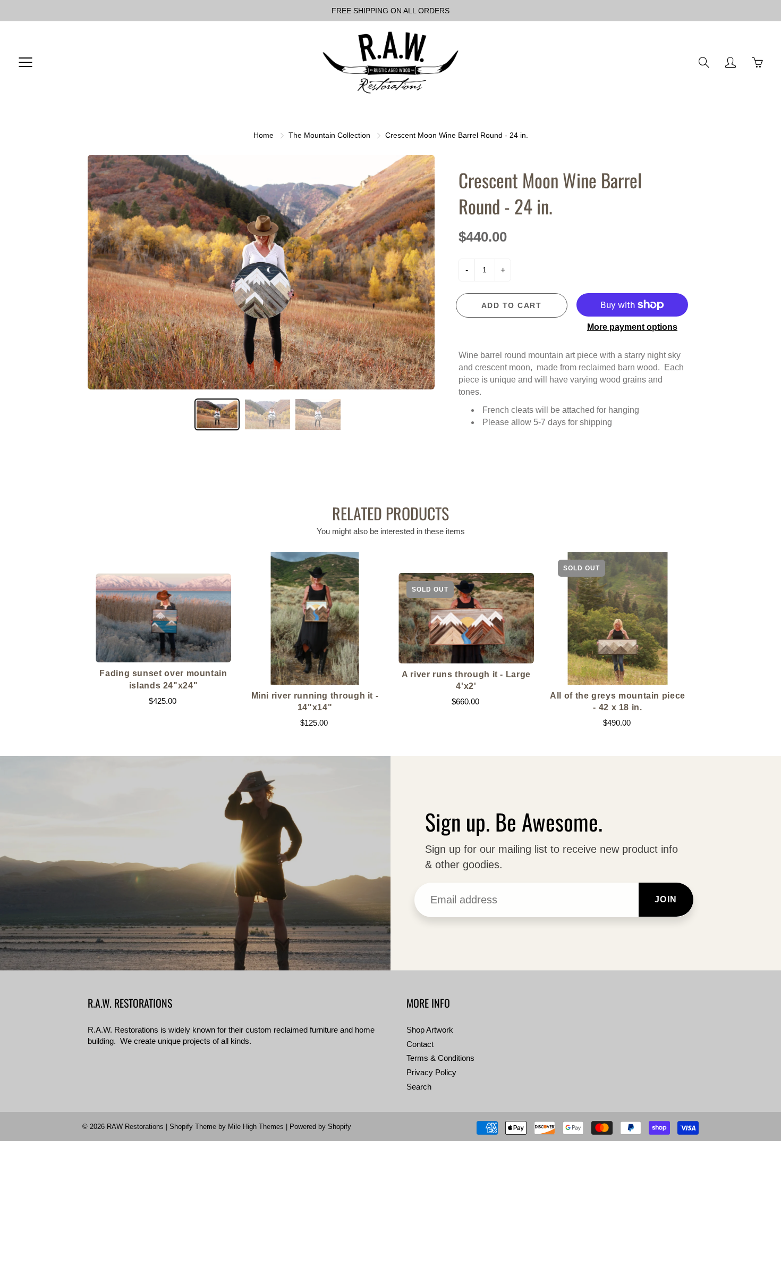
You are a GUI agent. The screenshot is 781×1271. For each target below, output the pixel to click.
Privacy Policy (431, 1072)
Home (263, 135)
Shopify (181, 1127)
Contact (420, 1044)
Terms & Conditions (440, 1058)
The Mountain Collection (329, 135)
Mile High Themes (256, 1127)
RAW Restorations (135, 1127)
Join (666, 899)
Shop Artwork (429, 1030)
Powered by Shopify (320, 1127)
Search (418, 1087)
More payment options (632, 326)
